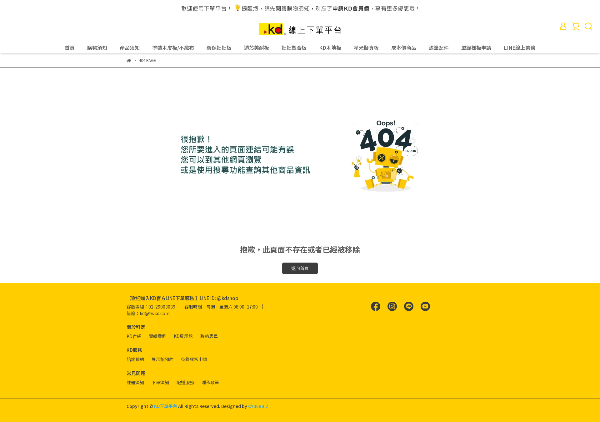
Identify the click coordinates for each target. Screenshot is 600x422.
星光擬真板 (366, 47)
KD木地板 (330, 47)
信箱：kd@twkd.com (148, 313)
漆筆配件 (439, 47)
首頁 (70, 47)
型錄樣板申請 (476, 47)
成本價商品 (403, 47)
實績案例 (157, 336)
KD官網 (134, 336)
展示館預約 (162, 359)
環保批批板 (219, 47)
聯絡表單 (209, 336)
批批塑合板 (294, 47)
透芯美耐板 (256, 47)
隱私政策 (210, 382)
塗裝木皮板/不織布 (173, 47)
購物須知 (97, 47)
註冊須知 (135, 382)
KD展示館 (183, 336)
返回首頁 (300, 268)
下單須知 (160, 382)
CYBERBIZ (258, 406)
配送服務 (185, 382)
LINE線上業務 (519, 47)
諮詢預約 (135, 359)
